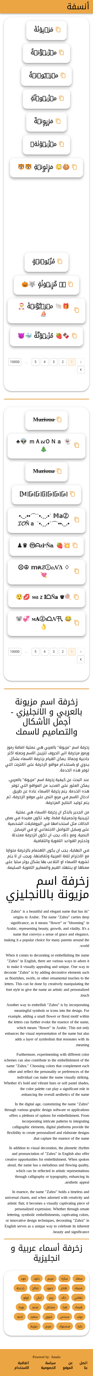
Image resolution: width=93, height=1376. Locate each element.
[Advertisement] (44, 213)
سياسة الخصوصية (48, 1365)
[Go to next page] (81, 369)
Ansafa (55, 1357)
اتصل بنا (83, 1365)
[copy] (58, 29)
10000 (15, 362)
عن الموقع (68, 1365)
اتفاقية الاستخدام (22, 1365)
